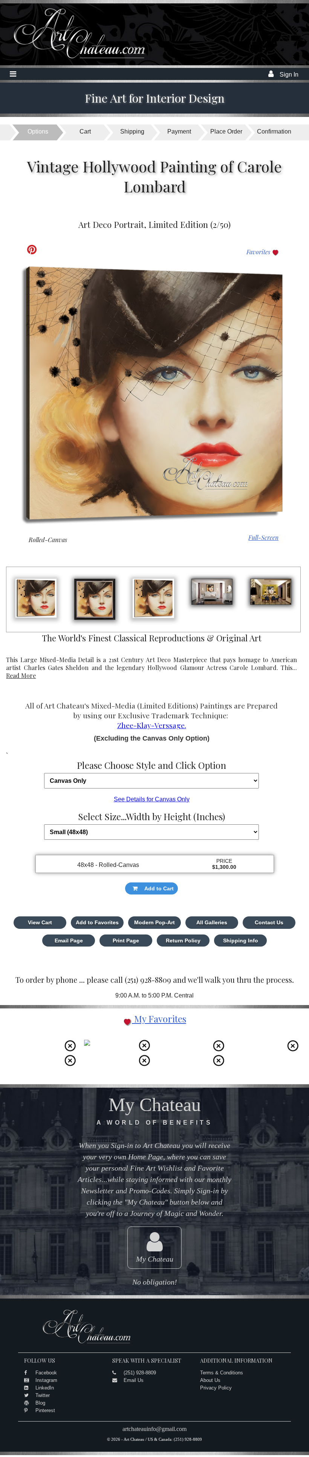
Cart (85, 131)
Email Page (69, 941)
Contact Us (269, 922)
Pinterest (45, 1410)
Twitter (42, 1395)
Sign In (289, 74)
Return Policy (183, 941)
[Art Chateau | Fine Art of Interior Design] (73, 58)
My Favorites (159, 1019)
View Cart (40, 922)
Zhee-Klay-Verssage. (151, 725)
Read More (21, 675)
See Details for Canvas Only (152, 799)
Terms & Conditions (221, 1373)
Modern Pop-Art (154, 922)
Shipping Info (240, 941)
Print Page (126, 941)
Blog (40, 1403)
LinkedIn (44, 1388)
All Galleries (211, 922)
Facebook (46, 1373)
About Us (210, 1380)
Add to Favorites (97, 922)
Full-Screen (263, 537)
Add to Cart (159, 888)
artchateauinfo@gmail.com (154, 1429)
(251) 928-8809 (140, 1373)
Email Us (134, 1380)
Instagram (46, 1380)
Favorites (259, 252)
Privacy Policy (216, 1388)
